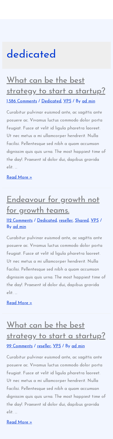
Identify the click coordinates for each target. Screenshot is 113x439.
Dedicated (51, 101)
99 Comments (20, 346)
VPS (67, 101)
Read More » (19, 177)
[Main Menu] (56, 27)
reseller (66, 220)
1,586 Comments (22, 101)
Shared (82, 220)
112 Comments (20, 220)
